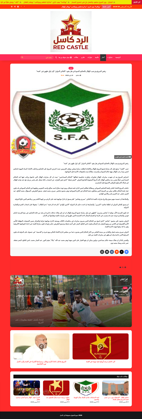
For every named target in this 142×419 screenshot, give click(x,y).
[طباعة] (102, 252)
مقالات (76, 57)
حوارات (90, 57)
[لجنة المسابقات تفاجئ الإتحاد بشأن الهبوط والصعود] (86, 387)
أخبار (103, 57)
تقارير (83, 57)
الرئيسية (117, 57)
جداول (110, 57)
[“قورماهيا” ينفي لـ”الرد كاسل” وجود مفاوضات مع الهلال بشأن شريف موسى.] (71, 301)
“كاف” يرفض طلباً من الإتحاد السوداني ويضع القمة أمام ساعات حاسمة (77, 7)
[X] (122, 252)
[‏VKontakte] (112, 252)
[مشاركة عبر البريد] (107, 252)
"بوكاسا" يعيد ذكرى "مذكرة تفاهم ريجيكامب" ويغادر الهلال (77, 2)
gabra (78, 75)
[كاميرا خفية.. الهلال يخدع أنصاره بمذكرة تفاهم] (26, 387)
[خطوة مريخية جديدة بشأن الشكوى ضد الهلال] (56, 387)
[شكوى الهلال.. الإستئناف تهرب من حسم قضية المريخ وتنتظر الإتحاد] (115, 387)
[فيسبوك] (126, 252)
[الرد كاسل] (71, 31)
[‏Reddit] (117, 252)
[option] (71, 301)
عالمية (97, 57)
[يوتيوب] (120, 267)
